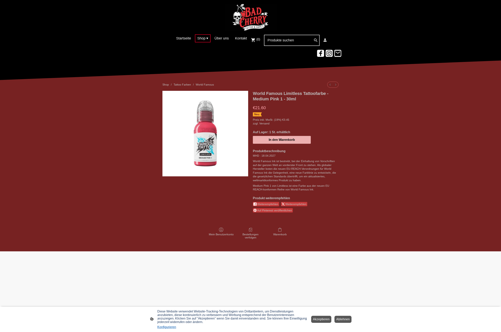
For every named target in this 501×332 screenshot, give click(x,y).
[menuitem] (330, 84)
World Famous (205, 84)
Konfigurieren (166, 327)
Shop (165, 84)
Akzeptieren (321, 319)
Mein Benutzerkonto (221, 234)
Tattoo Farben (182, 84)
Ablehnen (343, 319)
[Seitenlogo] (251, 17)
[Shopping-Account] (325, 40)
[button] (315, 40)
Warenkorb (280, 234)
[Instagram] (329, 53)
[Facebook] (320, 53)
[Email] (337, 53)
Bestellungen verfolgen (250, 236)
